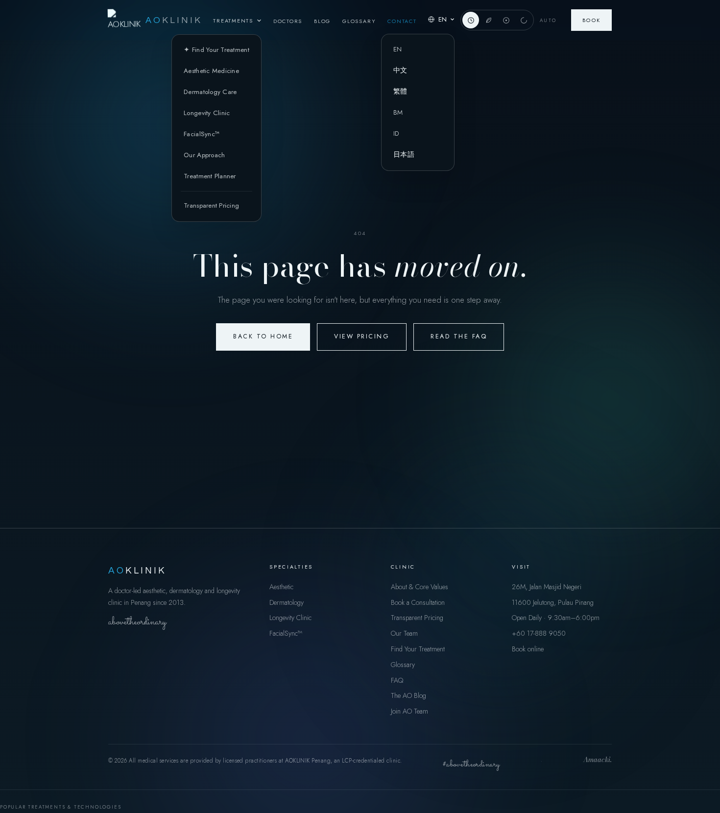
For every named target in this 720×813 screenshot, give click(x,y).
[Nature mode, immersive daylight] (488, 20)
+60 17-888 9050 (539, 633)
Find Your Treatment (418, 649)
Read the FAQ (459, 336)
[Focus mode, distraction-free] (506, 20)
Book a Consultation (418, 602)
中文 (400, 70)
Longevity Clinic (207, 113)
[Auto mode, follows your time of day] (470, 20)
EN (397, 49)
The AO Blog (408, 695)
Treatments (233, 20)
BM (398, 112)
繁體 (400, 91)
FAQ (397, 680)
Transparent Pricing (211, 205)
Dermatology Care (210, 91)
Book (591, 20)
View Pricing (361, 336)
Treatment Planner (210, 176)
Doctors (287, 21)
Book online (528, 649)
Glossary (359, 21)
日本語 (403, 154)
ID (396, 133)
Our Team (404, 633)
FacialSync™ (201, 134)
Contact (401, 21)
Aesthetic (281, 587)
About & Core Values (419, 587)
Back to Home (263, 336)
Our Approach (204, 155)
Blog (322, 21)
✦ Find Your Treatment (216, 49)
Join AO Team (409, 711)
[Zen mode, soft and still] (523, 20)
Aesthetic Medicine (211, 70)
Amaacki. (597, 760)
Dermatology (286, 602)
